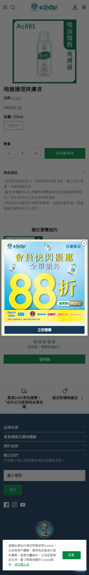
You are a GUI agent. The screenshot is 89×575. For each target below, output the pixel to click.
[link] (45, 281)
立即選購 (44, 329)
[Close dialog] (83, 243)
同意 (71, 555)
